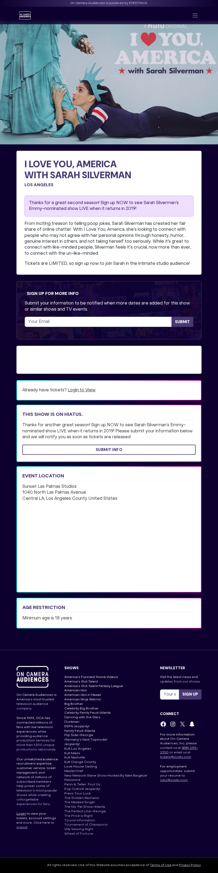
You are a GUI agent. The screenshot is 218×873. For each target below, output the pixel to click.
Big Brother (73, 704)
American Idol (75, 690)
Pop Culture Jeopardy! (82, 789)
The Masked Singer (79, 802)
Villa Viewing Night (78, 829)
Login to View (81, 390)
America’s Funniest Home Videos (91, 677)
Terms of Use (160, 865)
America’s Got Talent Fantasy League (93, 686)
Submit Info (109, 449)
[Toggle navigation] (195, 15)
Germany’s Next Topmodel (85, 739)
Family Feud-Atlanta (79, 731)
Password (72, 780)
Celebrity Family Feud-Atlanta (87, 712)
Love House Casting (80, 766)
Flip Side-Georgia (78, 735)
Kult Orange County (80, 762)
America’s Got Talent (81, 681)
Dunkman (71, 722)
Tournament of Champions (86, 824)
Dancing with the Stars (82, 717)
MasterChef (73, 771)
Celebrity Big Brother (81, 708)
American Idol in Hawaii (82, 695)
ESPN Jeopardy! (76, 726)
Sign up (190, 694)
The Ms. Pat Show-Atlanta (84, 807)
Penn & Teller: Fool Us (82, 784)
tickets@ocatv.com (175, 757)
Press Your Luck (77, 793)
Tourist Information (79, 820)
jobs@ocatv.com (174, 780)
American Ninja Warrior (82, 699)
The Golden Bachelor (81, 798)
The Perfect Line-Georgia (85, 811)
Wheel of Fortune (78, 833)
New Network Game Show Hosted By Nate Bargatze (105, 775)
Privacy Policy (190, 865)
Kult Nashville (74, 757)
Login (21, 813)
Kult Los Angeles (77, 748)
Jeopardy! (72, 744)
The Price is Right (78, 816)
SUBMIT (182, 321)
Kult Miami (72, 753)
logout (21, 827)
